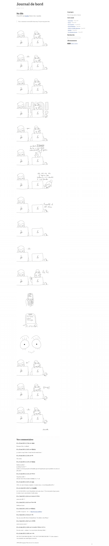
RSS (69, 43)
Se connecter (36, 542)
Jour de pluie (70, 20)
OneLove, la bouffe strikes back (74, 28)
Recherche (71, 35)
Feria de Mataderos (71, 26)
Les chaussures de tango (72, 32)
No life (69, 22)
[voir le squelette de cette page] (91, 544)
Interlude (69, 30)
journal (18, 8)
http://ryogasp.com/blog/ (36, 511)
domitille (27, 16)
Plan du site (29, 542)
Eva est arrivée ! (71, 24)
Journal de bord (30, 4)
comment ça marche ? (74, 43)
